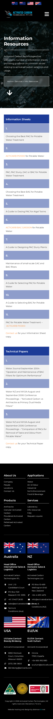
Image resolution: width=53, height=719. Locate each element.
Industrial (31, 488)
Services (19, 81)
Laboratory (32, 507)
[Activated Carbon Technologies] (18, 10)
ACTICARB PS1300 (15, 326)
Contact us (11, 333)
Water (30, 482)
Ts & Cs (38, 704)
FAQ (29, 513)
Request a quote (35, 516)
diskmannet (39, 709)
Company (8, 482)
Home (10, 81)
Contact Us (9, 491)
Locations (8, 488)
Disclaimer (29, 704)
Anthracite (9, 507)
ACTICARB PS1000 (15, 156)
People (7, 485)
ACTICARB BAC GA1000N (19, 227)
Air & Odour (32, 485)
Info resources (34, 510)
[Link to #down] (9, 93)
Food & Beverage (35, 494)
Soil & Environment (36, 491)
